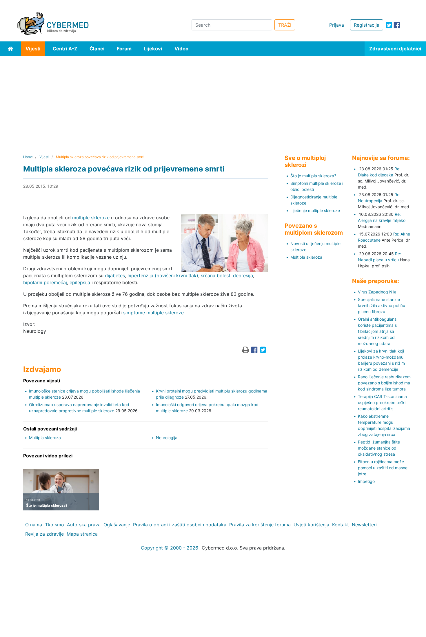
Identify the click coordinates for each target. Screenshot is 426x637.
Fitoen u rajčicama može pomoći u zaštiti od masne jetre (382, 467)
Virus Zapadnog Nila (377, 291)
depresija (243, 275)
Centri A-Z (65, 49)
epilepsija (80, 282)
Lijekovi (153, 49)
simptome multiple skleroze (153, 312)
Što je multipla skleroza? (313, 175)
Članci (97, 49)
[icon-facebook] (396, 25)
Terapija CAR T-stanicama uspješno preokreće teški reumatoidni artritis (382, 402)
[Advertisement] (213, 99)
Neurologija (166, 437)
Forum (124, 49)
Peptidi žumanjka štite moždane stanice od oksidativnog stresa (379, 448)
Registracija (366, 25)
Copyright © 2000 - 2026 (169, 548)
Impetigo (366, 481)
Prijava (336, 25)
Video (181, 49)
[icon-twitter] (389, 25)
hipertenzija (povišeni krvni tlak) (163, 275)
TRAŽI (284, 25)
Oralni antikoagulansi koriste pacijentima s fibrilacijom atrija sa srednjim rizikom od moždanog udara (377, 331)
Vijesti (33, 49)
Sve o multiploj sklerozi (305, 161)
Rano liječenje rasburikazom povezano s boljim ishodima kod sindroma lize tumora (384, 382)
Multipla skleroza (45, 437)
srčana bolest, (216, 275)
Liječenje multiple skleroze (315, 210)
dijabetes (115, 275)
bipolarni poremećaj (45, 282)
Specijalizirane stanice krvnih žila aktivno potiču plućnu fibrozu (381, 305)
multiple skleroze (91, 217)
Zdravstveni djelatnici (395, 49)
